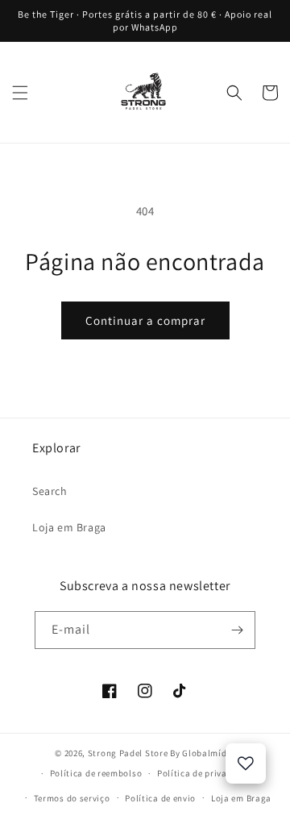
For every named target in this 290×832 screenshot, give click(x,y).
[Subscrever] (237, 630)
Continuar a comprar (145, 320)
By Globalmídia (202, 753)
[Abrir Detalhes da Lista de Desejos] (246, 763)
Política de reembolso (96, 773)
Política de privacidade (206, 773)
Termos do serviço (72, 798)
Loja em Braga (69, 527)
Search (50, 491)
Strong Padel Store (128, 753)
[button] (20, 92)
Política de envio (160, 798)
